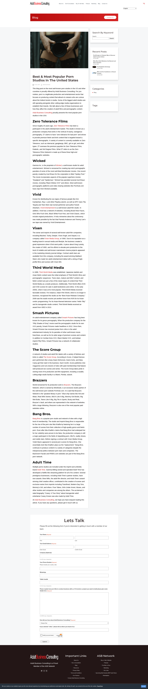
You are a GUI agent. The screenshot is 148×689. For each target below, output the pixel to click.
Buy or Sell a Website (106, 660)
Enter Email (43, 549)
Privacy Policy (76, 670)
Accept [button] (143, 686)
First (41, 540)
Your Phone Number (48, 562)
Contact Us (104, 3)
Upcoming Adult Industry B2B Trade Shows (106, 673)
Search (94, 36)
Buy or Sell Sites (80, 3)
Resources (76, 668)
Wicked (59, 165)
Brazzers (67, 385)
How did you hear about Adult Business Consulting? (57, 620)
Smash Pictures (68, 318)
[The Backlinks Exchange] (94, 68)
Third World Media (46, 272)
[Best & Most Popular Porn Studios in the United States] (59, 50)
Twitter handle (44, 579)
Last (76, 540)
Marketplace (106, 675)
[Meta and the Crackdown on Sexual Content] (94, 73)
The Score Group (49, 357)
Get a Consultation (69, 3)
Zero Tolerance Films (61, 126)
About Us (61, 3)
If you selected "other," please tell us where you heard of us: (57, 626)
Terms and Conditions (76, 673)
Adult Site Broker (46, 84)
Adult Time (41, 470)
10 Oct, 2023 (37, 84)
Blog (99, 3)
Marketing (93, 3)
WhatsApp (43, 572)
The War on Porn (106, 665)
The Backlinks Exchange (103, 66)
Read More (100, 686)
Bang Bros (36, 418)
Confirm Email (78, 549)
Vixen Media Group (52, 239)
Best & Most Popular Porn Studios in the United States (55, 78)
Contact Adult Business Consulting (76, 678)
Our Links (106, 670)
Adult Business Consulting (42, 113)
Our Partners (76, 675)
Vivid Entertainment (47, 208)
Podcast (88, 3)
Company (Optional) (45, 552)
